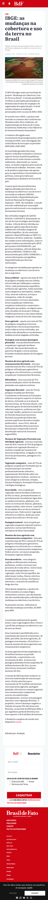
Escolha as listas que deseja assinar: (22, 779)
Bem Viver (10, 846)
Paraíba (9, 871)
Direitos (9, 842)
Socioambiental (12, 849)
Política (9, 836)
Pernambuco (10, 879)
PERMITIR (34, 893)
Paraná (9, 875)
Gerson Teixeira (34, 54)
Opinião (9, 852)
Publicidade (11, 823)
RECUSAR (13, 893)
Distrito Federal (11, 864)
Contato (10, 826)
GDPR (29, 888)
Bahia (8, 856)
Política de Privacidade (16, 829)
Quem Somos (11, 820)
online (18, 721)
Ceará (8, 860)
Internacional (11, 839)
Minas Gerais (10, 867)
